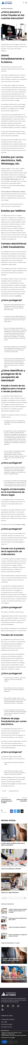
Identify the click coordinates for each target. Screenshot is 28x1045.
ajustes (13, 1037)
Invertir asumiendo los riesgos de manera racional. (18, 935)
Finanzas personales (7, 8)
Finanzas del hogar (8, 975)
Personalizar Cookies (6, 1027)
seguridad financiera (14, 791)
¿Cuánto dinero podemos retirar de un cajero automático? (13, 844)
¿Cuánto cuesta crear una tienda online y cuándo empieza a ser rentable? (18, 911)
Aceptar (4, 1041)
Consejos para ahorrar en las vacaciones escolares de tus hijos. (14, 978)
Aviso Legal (4, 1022)
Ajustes (11, 1041)
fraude (4, 791)
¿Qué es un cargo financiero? (10, 892)
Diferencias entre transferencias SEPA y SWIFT (18, 918)
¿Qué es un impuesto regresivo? (17, 927)
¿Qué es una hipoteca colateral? (11, 869)
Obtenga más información (7, 1019)
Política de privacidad (6, 1024)
